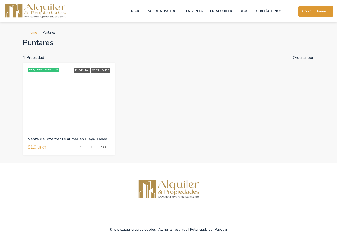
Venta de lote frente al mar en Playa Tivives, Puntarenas (80, 139)
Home (32, 32)
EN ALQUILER (221, 11)
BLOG (244, 11)
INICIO (135, 11)
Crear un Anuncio (315, 11)
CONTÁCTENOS (269, 11)
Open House (100, 70)
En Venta (82, 70)
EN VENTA (194, 11)
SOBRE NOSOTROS (163, 11)
